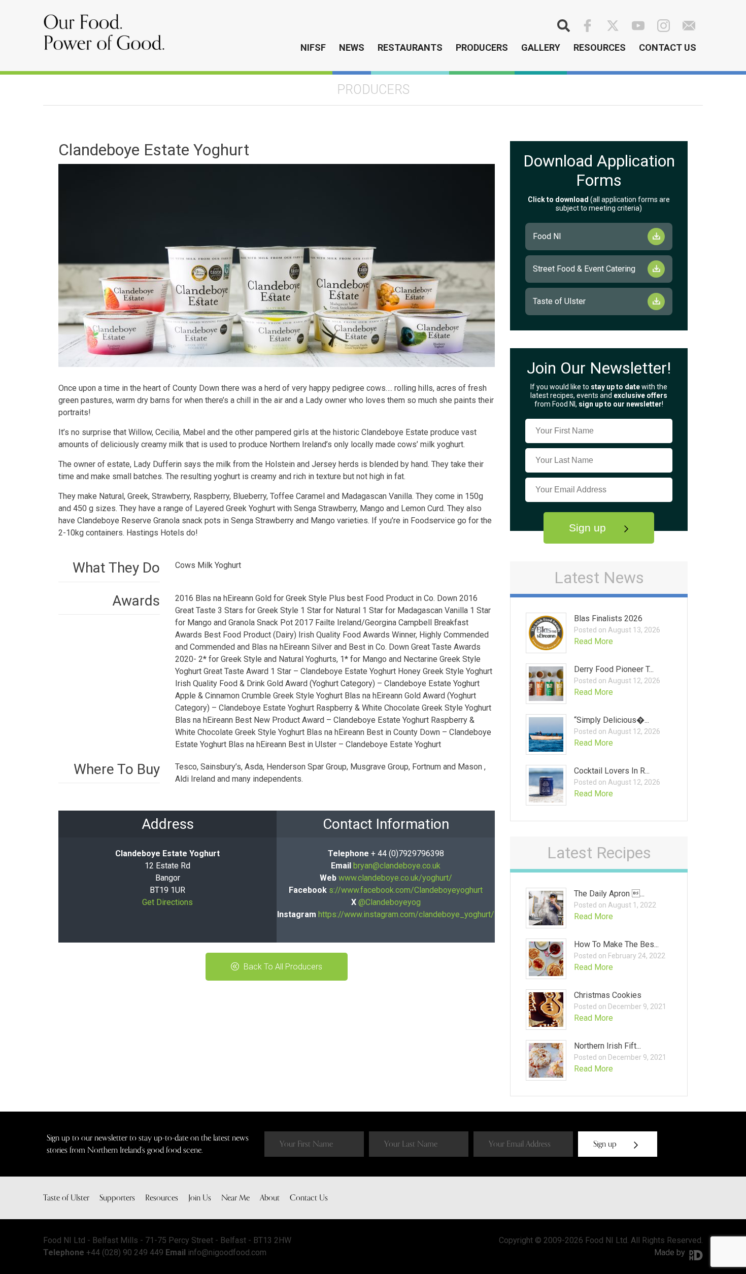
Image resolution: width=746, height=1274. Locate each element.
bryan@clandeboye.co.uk (396, 865)
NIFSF (313, 47)
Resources (599, 47)
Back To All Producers (282, 966)
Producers (482, 47)
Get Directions (167, 902)
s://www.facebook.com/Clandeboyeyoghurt (406, 890)
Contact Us (667, 47)
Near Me (235, 1197)
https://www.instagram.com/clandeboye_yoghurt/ (406, 914)
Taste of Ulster (559, 301)
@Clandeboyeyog (389, 902)
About (270, 1197)
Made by (670, 1252)
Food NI (547, 236)
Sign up (589, 527)
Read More (593, 641)
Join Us (199, 1197)
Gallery (540, 47)
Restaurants (410, 47)
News (351, 47)
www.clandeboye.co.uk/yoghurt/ (395, 878)
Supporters (117, 1197)
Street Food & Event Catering (584, 269)
